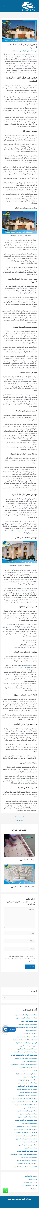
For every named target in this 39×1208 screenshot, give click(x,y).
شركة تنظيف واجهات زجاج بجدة (27, 1080)
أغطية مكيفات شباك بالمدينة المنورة (26, 1027)
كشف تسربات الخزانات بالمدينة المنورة (25, 1166)
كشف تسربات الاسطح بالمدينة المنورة (25, 1132)
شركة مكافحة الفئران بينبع (29, 1021)
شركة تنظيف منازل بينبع (30, 1061)
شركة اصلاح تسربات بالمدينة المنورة (26, 1126)
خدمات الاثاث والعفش (30, 1176)
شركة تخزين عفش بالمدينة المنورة (26, 1095)
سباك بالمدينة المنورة (30, 1148)
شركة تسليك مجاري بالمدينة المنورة (26, 1138)
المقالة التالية (19, 820)
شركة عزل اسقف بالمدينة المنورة (27, 1160)
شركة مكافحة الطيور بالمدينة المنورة (26, 1058)
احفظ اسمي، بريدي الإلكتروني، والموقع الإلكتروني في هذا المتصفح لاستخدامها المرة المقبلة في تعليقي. (20, 959)
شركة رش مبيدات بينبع (30, 1077)
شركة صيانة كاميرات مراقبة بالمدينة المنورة (24, 1055)
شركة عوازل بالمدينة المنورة (28, 1114)
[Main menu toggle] (4, 6)
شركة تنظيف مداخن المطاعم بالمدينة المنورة (23, 1064)
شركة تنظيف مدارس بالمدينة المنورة (26, 1120)
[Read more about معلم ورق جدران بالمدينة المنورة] (19, 874)
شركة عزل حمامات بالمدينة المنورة (26, 1073)
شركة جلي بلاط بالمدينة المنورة (27, 1117)
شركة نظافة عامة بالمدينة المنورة (27, 1151)
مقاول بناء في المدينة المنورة (28, 1046)
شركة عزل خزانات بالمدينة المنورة (27, 1163)
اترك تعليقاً (34, 51)
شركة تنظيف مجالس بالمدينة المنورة (26, 1015)
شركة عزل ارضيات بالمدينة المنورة (26, 1135)
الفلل (28, 667)
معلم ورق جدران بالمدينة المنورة (23, 886)
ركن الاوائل (26, 51)
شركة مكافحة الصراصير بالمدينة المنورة (25, 1098)
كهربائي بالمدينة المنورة (30, 1142)
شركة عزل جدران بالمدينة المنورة (27, 1111)
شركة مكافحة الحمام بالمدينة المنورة (26, 1104)
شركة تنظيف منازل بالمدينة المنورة (26, 1018)
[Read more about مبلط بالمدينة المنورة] (19, 845)
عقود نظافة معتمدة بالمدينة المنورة (27, 1049)
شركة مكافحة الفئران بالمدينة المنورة (26, 1052)
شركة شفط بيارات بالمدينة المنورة (27, 1086)
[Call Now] (5, 1029)
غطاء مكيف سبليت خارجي (29, 1070)
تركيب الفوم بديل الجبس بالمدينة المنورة (25, 1039)
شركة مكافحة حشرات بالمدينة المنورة (25, 1129)
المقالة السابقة (19, 816)
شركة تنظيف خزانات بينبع (29, 1123)
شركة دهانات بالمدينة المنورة (28, 1092)
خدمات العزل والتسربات (30, 1182)
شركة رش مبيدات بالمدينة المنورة (27, 1089)
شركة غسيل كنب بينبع (30, 1107)
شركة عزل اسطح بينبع (30, 1033)
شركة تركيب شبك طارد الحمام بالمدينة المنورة (23, 1154)
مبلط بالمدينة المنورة (27, 859)
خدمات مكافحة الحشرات (29, 1185)
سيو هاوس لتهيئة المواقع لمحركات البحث (19, 1199)
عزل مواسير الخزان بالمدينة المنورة (26, 1042)
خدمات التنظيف (32, 1179)
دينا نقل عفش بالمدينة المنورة (28, 1067)
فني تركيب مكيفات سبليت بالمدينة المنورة (24, 1101)
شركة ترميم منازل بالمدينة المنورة (27, 1036)
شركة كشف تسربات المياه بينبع (27, 1024)
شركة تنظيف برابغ (31, 1030)
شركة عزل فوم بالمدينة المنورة (27, 1145)
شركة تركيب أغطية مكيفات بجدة (27, 1083)
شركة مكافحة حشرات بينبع (29, 1157)
